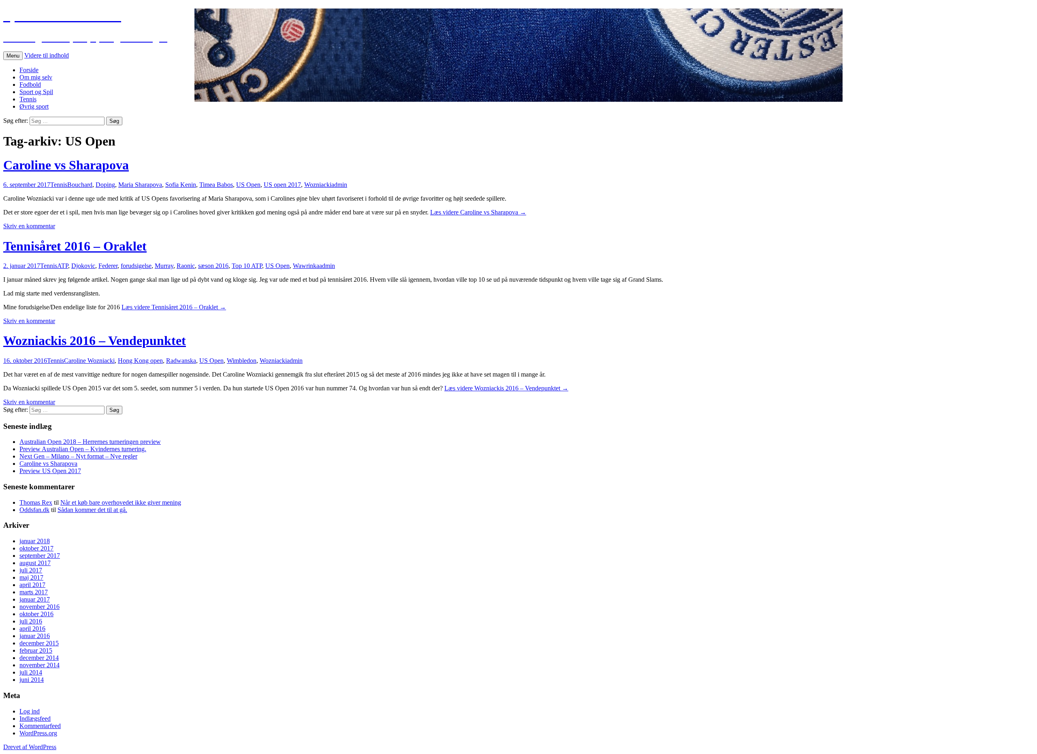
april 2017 (32, 584)
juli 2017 (30, 570)
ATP (62, 265)
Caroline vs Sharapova (66, 165)
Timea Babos (216, 184)
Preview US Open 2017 (50, 470)
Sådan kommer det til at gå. (92, 509)
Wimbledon (241, 360)
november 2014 (39, 665)
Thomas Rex (35, 502)
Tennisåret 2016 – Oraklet (75, 246)
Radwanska (181, 360)
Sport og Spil (36, 91)
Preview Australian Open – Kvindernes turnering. (82, 449)
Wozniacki (317, 184)
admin (339, 184)
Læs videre (478, 212)
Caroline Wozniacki (89, 360)
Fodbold (30, 84)
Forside (28, 69)
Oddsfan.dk (34, 509)
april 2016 (32, 628)
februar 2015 (35, 650)
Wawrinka (306, 265)
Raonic (186, 265)
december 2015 (39, 643)
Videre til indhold (46, 55)
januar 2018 (34, 541)
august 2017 (35, 562)
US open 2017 (282, 184)
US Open (248, 184)
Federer (107, 265)
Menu (12, 56)
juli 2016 (30, 621)
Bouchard (79, 184)
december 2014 (39, 657)
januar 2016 (34, 635)
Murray (164, 265)
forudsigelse (136, 265)
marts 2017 (33, 592)
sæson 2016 (213, 265)
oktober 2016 (36, 613)
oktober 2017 (36, 548)
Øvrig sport (34, 106)
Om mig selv (35, 77)
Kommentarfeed (40, 725)
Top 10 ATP (247, 265)
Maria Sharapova (140, 184)
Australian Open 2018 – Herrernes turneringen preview (90, 441)
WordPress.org (38, 733)
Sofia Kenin (180, 184)
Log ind (29, 711)
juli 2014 (30, 672)
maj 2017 (31, 577)
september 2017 (39, 555)
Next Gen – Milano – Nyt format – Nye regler (78, 456)
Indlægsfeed (35, 718)
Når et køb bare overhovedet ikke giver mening (120, 502)
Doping (105, 184)
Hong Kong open (140, 360)
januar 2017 (34, 599)
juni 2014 (31, 679)
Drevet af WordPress (29, 746)
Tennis (27, 99)
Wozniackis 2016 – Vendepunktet (94, 340)
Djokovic (83, 265)
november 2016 (39, 606)
